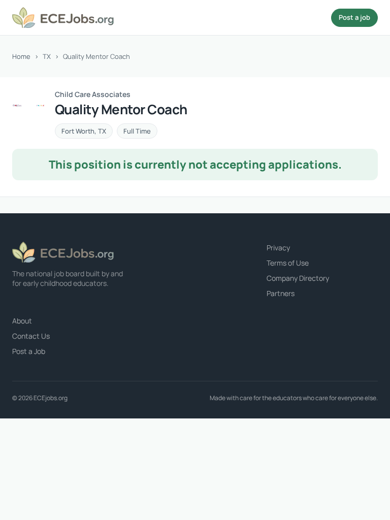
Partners (281, 293)
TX (47, 56)
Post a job (354, 17)
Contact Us (31, 336)
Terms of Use (288, 263)
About (22, 321)
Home (21, 56)
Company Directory (298, 278)
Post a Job (28, 351)
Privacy (278, 247)
